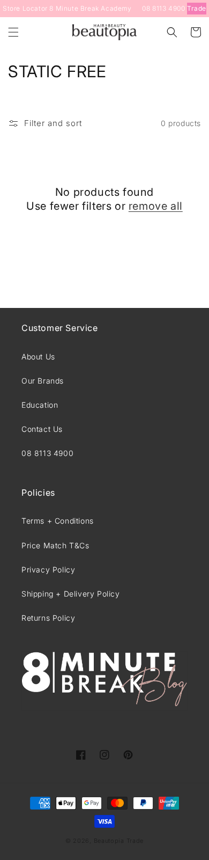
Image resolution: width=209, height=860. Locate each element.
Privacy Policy (48, 569)
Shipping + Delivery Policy (70, 593)
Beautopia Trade (119, 840)
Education (39, 404)
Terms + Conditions (57, 520)
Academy (116, 8)
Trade (196, 8)
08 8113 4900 (163, 8)
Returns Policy (48, 617)
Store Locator (25, 8)
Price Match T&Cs (55, 545)
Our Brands (42, 380)
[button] (13, 32)
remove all (156, 206)
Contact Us (42, 428)
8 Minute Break (74, 8)
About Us (38, 356)
